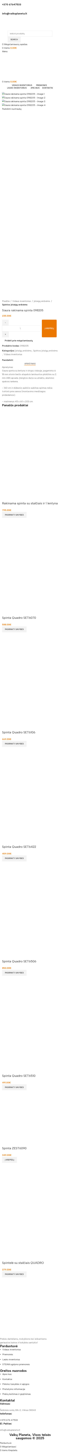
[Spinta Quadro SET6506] (30, 889)
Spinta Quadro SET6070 (19, 618)
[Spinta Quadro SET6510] (30, 1003)
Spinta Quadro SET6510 (18, 1076)
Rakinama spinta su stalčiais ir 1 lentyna (30, 503)
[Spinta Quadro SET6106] (30, 660)
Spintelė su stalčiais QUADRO (23, 1263)
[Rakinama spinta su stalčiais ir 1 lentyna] (30, 431)
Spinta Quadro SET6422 (19, 847)
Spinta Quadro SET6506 (19, 961)
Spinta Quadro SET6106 (18, 732)
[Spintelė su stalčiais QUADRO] (30, 1190)
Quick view (5, 521)
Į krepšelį (49, 328)
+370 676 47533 (9, 1420)
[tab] (30, 363)
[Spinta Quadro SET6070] (30, 545)
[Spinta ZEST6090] (30, 1118)
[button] (9, 1160)
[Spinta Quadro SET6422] (30, 774)
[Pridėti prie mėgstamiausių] (5, 497)
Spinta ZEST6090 (14, 1148)
